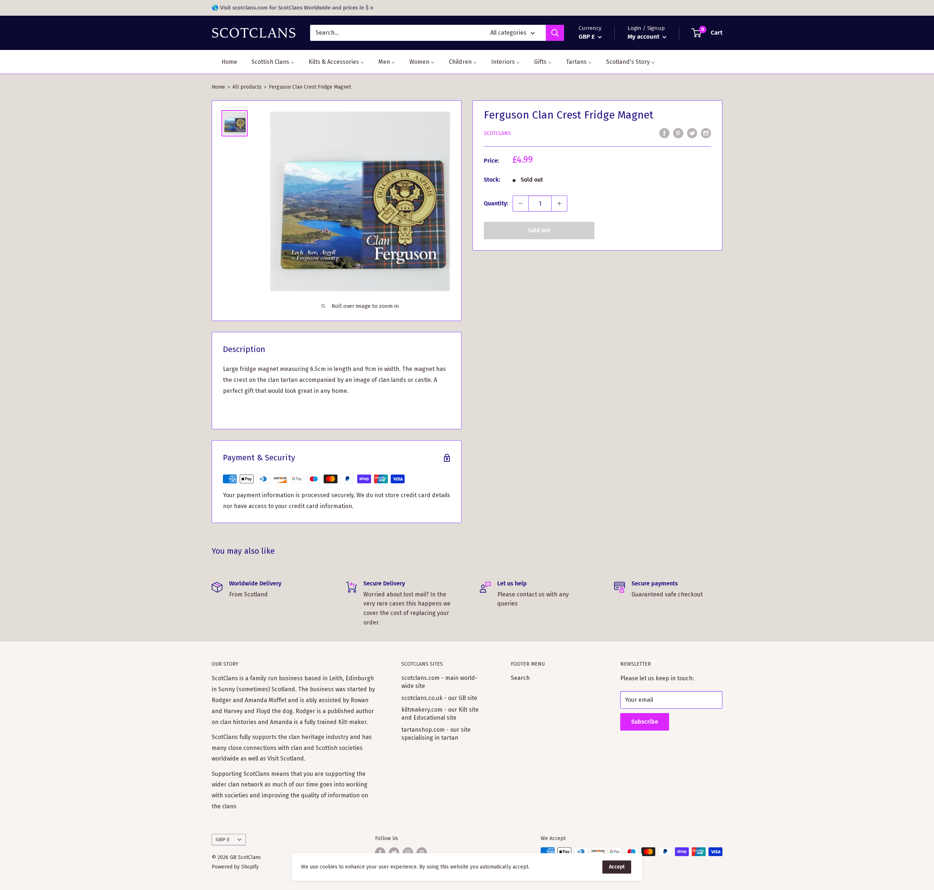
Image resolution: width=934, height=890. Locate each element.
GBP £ (222, 839)
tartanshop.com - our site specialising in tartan (436, 733)
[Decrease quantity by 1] (520, 203)
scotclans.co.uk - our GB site (439, 697)
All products (247, 87)
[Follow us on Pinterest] (422, 852)
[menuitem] (225, 61)
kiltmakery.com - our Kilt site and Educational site (440, 713)
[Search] (555, 33)
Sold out (539, 230)
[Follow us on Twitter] (394, 852)
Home (218, 87)
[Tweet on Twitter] (692, 133)
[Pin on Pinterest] (678, 133)
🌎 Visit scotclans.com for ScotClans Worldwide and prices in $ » (292, 7)
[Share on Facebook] (664, 133)
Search (520, 677)
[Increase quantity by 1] (559, 203)
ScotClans (497, 133)
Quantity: (496, 203)
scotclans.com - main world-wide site (439, 681)
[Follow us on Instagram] (408, 852)
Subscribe (644, 721)
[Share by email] (706, 133)
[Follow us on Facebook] (380, 852)
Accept (617, 867)
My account (644, 36)
